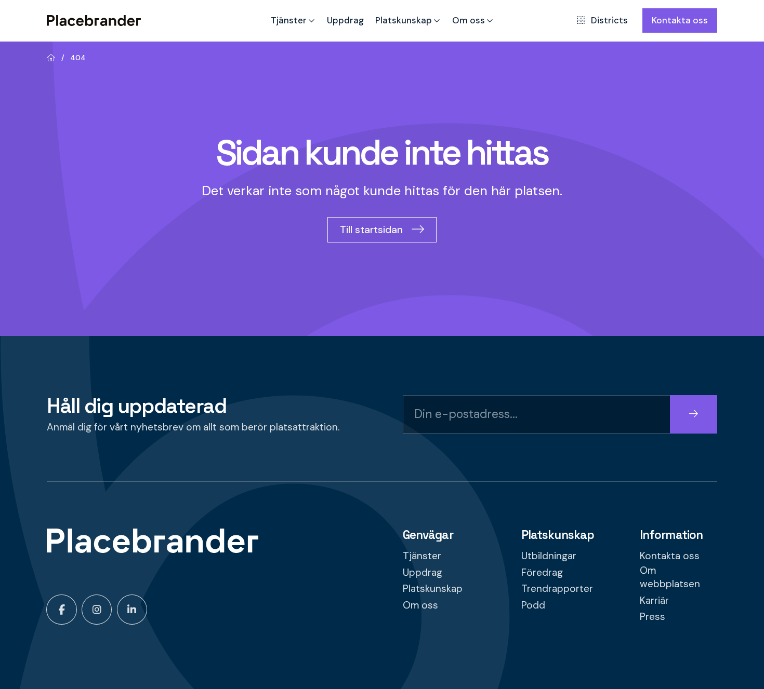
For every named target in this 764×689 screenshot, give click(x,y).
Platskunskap (403, 20)
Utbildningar (548, 555)
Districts (609, 20)
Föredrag (542, 572)
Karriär (654, 600)
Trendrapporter (557, 588)
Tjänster (289, 20)
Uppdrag (345, 20)
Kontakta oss (680, 20)
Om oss (468, 20)
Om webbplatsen (670, 577)
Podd (533, 605)
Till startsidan (371, 229)
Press (652, 616)
